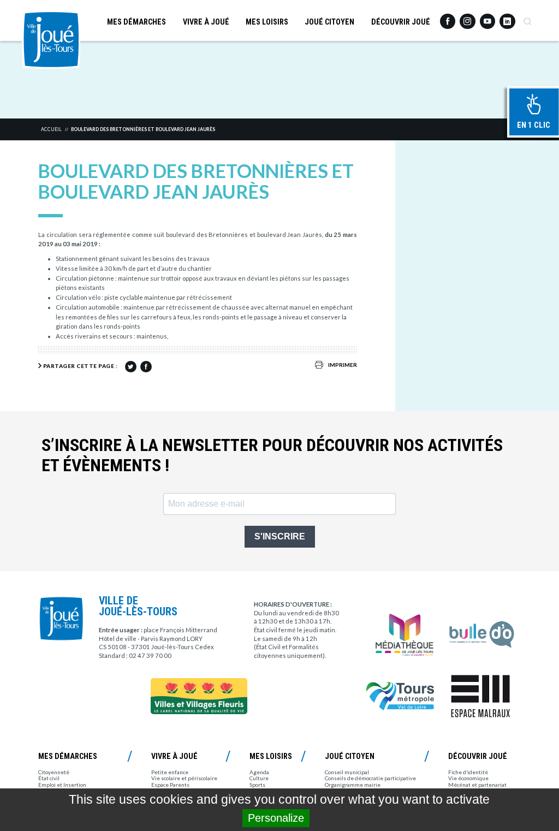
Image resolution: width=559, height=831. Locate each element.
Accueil (51, 129)
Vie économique (468, 778)
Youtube (487, 18)
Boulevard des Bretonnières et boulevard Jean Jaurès (143, 129)
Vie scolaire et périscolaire (184, 778)
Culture (259, 778)
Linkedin (507, 17)
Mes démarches (136, 21)
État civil (49, 778)
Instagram (467, 17)
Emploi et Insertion (62, 784)
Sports (257, 784)
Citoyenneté (53, 772)
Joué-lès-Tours (51, 39)
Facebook (447, 18)
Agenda (259, 772)
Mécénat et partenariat (477, 784)
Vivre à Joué (206, 21)
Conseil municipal (347, 772)
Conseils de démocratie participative (370, 778)
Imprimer (342, 364)
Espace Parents (170, 784)
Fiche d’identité (468, 772)
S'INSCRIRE (279, 536)
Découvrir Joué (400, 21)
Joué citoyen (329, 21)
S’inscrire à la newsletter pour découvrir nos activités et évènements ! (272, 455)
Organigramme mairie (352, 784)
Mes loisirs (267, 21)
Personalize (276, 818)
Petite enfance (169, 772)
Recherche (527, 18)
